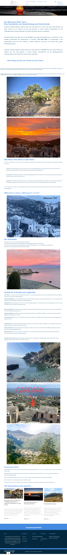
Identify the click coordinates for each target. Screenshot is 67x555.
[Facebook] (55, 2)
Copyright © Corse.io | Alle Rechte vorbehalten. (33, 551)
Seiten (45, 1)
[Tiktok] (60, 2)
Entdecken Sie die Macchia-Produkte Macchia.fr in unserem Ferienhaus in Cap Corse (12, 503)
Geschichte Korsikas (50, 504)
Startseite (28, 1)
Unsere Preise (40, 1)
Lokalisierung (52, 533)
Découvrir (6, 518)
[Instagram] (58, 2)
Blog (27, 4)
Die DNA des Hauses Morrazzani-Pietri (30, 503)
